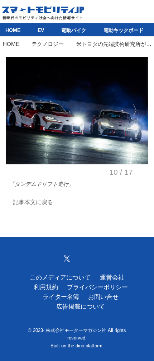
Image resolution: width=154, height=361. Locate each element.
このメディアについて (60, 277)
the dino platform (85, 345)
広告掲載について (80, 306)
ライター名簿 (61, 297)
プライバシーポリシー (97, 287)
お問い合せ (103, 297)
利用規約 (46, 287)
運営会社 (112, 277)
